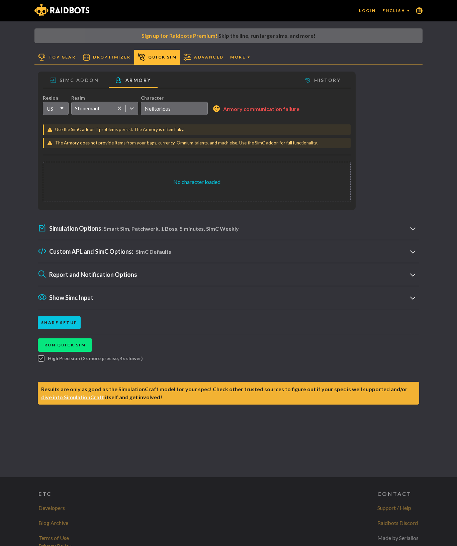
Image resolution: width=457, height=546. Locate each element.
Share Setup (59, 322)
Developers (51, 508)
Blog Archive (53, 523)
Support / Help (394, 508)
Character (152, 98)
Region (50, 98)
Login (367, 10)
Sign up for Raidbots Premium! (179, 35)
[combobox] (74, 108)
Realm (78, 98)
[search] (174, 108)
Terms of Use (53, 538)
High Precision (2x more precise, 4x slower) (95, 358)
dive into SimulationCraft (72, 397)
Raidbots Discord (397, 523)
